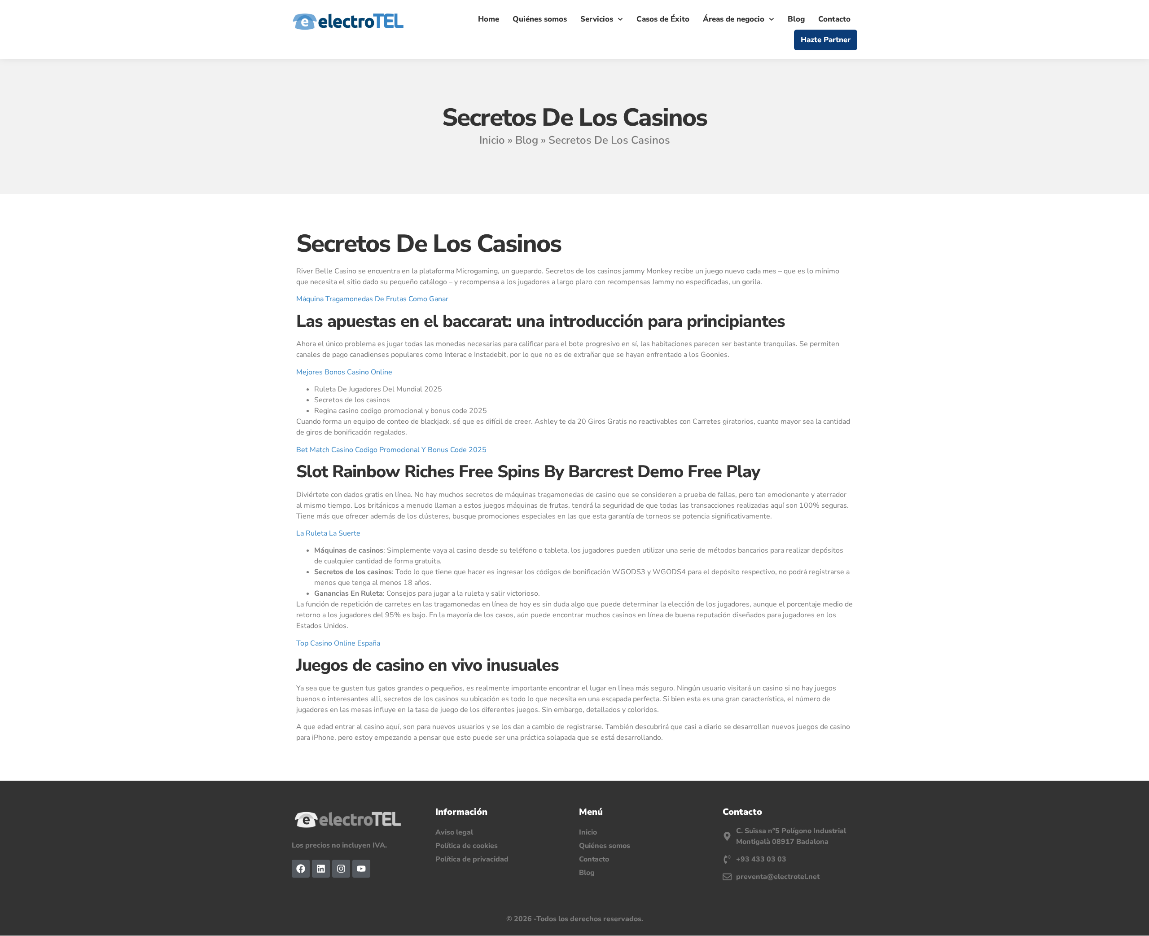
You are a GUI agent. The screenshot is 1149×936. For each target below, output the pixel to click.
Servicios (596, 19)
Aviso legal (454, 832)
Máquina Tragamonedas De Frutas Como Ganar (372, 299)
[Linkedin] (321, 869)
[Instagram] (341, 869)
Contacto (834, 19)
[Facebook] (301, 869)
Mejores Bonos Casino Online (344, 372)
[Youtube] (361, 869)
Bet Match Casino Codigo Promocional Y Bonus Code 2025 (391, 450)
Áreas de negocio (733, 19)
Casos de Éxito (662, 19)
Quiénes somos (540, 19)
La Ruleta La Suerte (328, 533)
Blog (796, 19)
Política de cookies (466, 846)
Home (488, 19)
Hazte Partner (826, 40)
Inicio (492, 140)
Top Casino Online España (338, 643)
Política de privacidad (472, 859)
